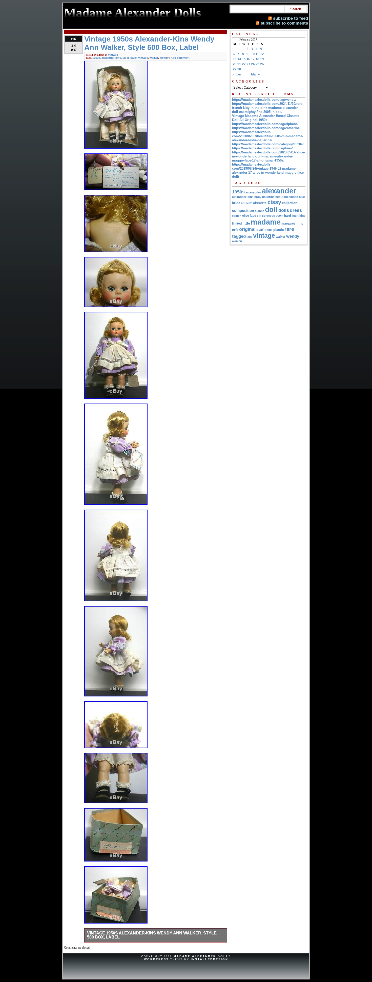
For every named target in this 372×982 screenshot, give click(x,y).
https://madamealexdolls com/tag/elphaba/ (265, 124)
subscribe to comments (284, 23)
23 (248, 64)
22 (243, 64)
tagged (239, 236)
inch (295, 215)
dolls (283, 210)
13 (234, 59)
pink (269, 230)
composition (243, 210)
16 (248, 59)
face (253, 215)
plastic (278, 230)
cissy (274, 202)
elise (245, 215)
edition (236, 215)
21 (239, 64)
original (247, 229)
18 (257, 59)
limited (237, 223)
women (237, 241)
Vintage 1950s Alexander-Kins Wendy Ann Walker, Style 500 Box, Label (152, 935)
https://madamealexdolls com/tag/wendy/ (264, 100)
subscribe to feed (290, 18)
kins (302, 215)
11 (257, 54)
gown (279, 215)
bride (236, 203)
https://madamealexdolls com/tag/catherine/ (266, 128)
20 (234, 64)
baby (257, 197)
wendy (164, 57)
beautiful (281, 197)
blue (302, 197)
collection (289, 203)
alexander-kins (111, 57)
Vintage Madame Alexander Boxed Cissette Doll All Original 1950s (265, 118)
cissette (260, 203)
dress (296, 210)
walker (154, 57)
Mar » (255, 74)
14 (239, 59)
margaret (288, 223)
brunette (246, 203)
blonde (293, 197)
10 (253, 54)
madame (266, 222)
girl (259, 215)
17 (253, 59)
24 (253, 64)
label (125, 57)
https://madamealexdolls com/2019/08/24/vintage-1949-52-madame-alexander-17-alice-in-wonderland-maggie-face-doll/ (268, 170)
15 (243, 59)
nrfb (235, 230)
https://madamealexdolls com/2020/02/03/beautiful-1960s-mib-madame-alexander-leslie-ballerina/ (267, 136)
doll (271, 209)
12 (262, 54)
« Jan (237, 74)
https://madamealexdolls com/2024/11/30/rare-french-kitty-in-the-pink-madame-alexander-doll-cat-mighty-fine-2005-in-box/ (267, 108)
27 (234, 69)
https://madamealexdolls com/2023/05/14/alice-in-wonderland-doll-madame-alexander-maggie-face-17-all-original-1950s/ (268, 156)
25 (257, 64)
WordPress (156, 959)
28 (239, 69)
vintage (113, 54)
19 (262, 59)
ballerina (268, 197)
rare (289, 229)
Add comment (180, 57)
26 (262, 64)
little (246, 223)
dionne (259, 210)
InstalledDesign (209, 959)
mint (299, 223)
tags (249, 236)
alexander (279, 191)
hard (287, 215)
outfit (261, 230)
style (133, 57)
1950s (96, 57)
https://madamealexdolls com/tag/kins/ (262, 148)
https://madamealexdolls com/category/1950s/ (268, 144)
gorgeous (268, 215)
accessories (253, 192)
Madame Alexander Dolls (202, 956)
